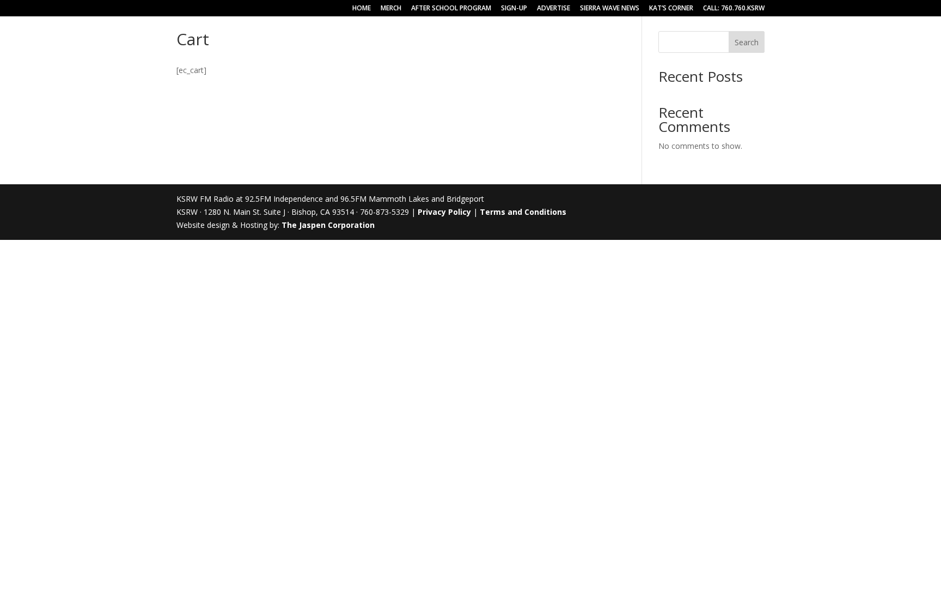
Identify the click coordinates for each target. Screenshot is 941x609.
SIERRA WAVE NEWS (609, 9)
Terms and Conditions (523, 212)
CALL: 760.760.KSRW (734, 9)
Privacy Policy (444, 212)
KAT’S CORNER (671, 9)
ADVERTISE (553, 9)
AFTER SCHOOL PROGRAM (451, 9)
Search (747, 42)
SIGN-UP (514, 9)
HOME (361, 9)
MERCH (391, 9)
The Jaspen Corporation (328, 225)
